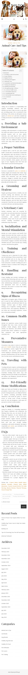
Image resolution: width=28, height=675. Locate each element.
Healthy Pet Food (6, 644)
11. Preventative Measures (10, 91)
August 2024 (4, 569)
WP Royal (17, 672)
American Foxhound (6, 536)
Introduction (6, 72)
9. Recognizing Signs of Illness (11, 88)
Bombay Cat (4, 528)
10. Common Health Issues (10, 90)
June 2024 (4, 576)
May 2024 (4, 579)
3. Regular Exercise (7, 78)
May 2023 (4, 617)
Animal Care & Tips (14, 43)
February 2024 (5, 589)
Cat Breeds (4, 633)
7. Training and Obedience (9, 84)
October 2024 (5, 562)
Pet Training (4, 654)
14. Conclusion (7, 96)
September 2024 (5, 565)
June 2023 (4, 614)
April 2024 (4, 582)
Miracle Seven (6, 502)
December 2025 (5, 548)
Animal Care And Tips (7, 494)
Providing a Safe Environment (19, 496)
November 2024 (5, 558)
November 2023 (5, 600)
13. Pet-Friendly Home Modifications (12, 95)
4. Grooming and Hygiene (9, 79)
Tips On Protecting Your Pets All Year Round (12, 532)
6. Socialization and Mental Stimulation (12, 83)
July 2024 (3, 572)
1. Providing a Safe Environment (11, 74)
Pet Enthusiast (5, 647)
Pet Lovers (4, 651)
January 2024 (4, 593)
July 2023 (3, 610)
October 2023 (5, 603)
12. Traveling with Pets (9, 93)
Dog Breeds (4, 637)
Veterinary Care (5, 498)
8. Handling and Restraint (9, 86)
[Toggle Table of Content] (20, 70)
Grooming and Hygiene (19, 494)
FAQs (5, 98)
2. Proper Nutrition (7, 76)
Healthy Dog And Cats (14, 7)
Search (23, 506)
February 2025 (5, 551)
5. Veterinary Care (7, 81)
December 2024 (5, 555)
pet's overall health (6, 496)
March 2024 (4, 586)
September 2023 (5, 607)
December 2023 (5, 596)
